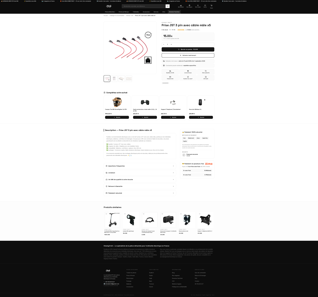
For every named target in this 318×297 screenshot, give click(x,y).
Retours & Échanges (200, 275)
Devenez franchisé (177, 278)
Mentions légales (176, 284)
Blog (173, 272)
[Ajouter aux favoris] (106, 214)
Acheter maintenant (189, 55)
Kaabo (151, 275)
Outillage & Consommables (117, 15)
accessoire (165, 83)
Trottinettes (136, 11)
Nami (150, 281)
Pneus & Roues (130, 275)
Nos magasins (176, 275)
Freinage (128, 281)
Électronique (129, 278)
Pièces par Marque (124, 11)
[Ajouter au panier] (118, 226)
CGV (173, 281)
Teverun (151, 284)
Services (156, 11)
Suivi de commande (200, 272)
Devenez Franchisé (174, 11)
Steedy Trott (129, 15)
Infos (163, 11)
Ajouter (118, 117)
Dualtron (151, 272)
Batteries (128, 284)
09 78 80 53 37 (199, 284)
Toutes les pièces (131, 272)
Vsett (150, 278)
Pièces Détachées (110, 11)
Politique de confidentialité (179, 286)
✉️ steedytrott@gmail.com (111, 284)
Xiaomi (151, 286)
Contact (197, 281)
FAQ (196, 278)
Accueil (106, 15)
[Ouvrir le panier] (211, 5)
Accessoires (146, 11)
